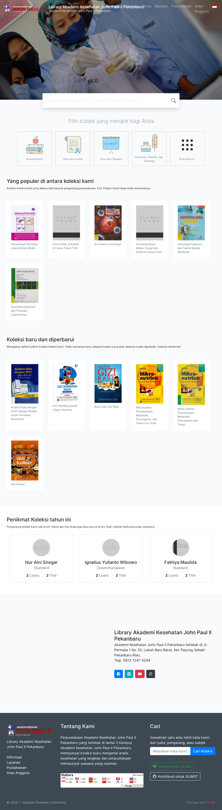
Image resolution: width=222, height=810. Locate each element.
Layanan (13, 762)
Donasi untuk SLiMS (174, 766)
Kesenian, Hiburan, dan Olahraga (149, 159)
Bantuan (161, 6)
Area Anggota (202, 8)
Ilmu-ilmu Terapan (111, 159)
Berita (146, 6)
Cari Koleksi (202, 751)
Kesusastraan (34, 159)
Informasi (130, 6)
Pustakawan (181, 6)
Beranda (113, 6)
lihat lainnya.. (187, 159)
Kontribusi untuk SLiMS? (178, 776)
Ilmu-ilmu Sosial (73, 159)
